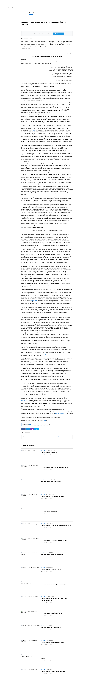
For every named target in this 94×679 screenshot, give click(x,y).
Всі (49, 424)
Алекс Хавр (19, 7)
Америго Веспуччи (59, 413)
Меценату (43, 354)
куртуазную (24, 400)
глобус (34, 130)
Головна (9, 7)
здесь (45, 420)
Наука (42, 454)
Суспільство (27, 432)
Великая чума (33, 300)
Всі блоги (14, 7)
